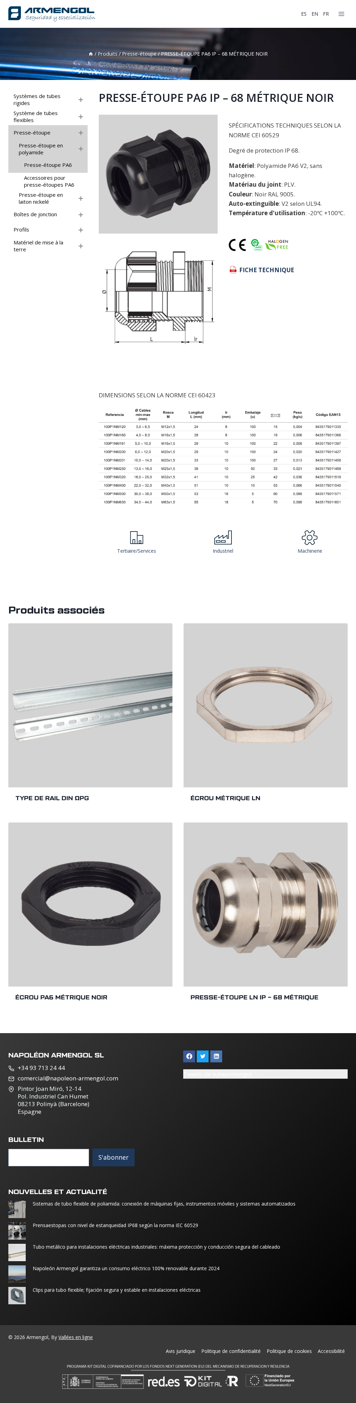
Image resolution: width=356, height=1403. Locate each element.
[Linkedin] (216, 1056)
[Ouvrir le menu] (341, 13)
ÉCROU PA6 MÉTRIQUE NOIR (61, 997)
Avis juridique (180, 1351)
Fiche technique (266, 270)
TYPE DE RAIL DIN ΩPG (52, 797)
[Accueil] (90, 53)
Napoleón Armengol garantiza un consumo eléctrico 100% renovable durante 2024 (126, 1268)
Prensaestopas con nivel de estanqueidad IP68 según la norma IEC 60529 (115, 1225)
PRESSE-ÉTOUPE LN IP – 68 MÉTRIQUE (254, 997)
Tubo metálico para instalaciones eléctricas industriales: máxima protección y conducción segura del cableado (156, 1247)
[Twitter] (203, 1056)
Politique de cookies (289, 1351)
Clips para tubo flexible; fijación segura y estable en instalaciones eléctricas (117, 1290)
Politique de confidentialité (231, 1351)
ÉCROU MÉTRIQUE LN (225, 797)
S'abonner (113, 1157)
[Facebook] (189, 1056)
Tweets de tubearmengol (217, 1074)
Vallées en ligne (75, 1337)
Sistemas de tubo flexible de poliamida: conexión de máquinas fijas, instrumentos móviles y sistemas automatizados (164, 1204)
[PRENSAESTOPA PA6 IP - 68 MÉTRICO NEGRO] (158, 174)
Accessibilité (331, 1351)
